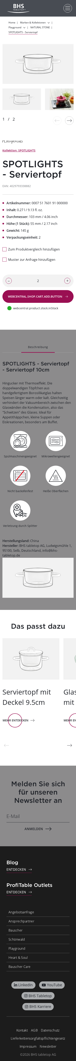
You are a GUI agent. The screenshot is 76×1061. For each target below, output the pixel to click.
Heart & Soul (18, 957)
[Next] (69, 120)
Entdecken (16, 869)
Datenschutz (50, 1030)
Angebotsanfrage (21, 912)
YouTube (54, 984)
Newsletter (48, 1046)
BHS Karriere (40, 1006)
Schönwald (17, 939)
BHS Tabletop (40, 995)
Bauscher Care (19, 966)
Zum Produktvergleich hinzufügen (34, 249)
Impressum (28, 1046)
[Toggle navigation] (67, 8)
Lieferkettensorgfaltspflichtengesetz (38, 1038)
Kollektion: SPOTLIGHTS (18, 150)
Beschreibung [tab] (38, 347)
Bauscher (15, 930)
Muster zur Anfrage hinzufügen (31, 259)
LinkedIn (25, 984)
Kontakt (22, 1030)
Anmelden (34, 829)
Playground (17, 948)
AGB (34, 1030)
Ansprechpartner (21, 921)
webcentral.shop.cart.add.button (35, 296)
